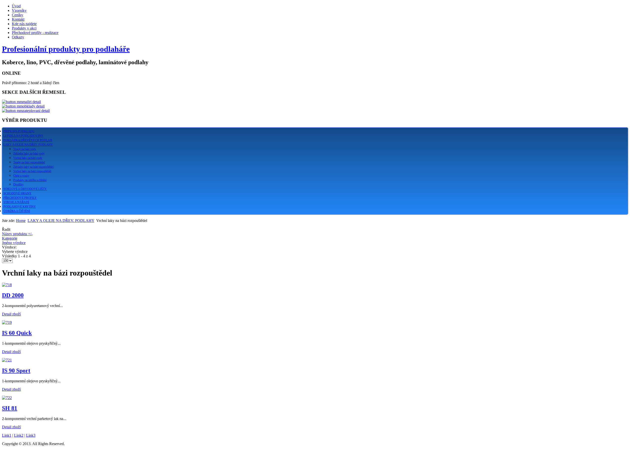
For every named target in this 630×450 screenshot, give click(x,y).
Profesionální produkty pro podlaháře (66, 49)
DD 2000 (13, 295)
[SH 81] (7, 398)
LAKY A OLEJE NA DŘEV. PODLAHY (28, 144)
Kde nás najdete (24, 24)
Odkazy (18, 37)
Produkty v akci (24, 28)
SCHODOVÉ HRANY (17, 193)
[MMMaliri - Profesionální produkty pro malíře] (21, 102)
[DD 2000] (7, 285)
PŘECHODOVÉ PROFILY (20, 198)
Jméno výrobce (14, 243)
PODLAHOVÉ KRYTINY (19, 206)
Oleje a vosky (21, 175)
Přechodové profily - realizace (35, 33)
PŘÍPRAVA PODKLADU (19, 131)
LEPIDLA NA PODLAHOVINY (23, 136)
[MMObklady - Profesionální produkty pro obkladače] (23, 106)
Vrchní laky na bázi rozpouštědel (32, 171)
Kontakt (18, 19)
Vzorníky (19, 10)
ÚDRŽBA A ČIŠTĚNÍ (16, 211)
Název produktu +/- (17, 234)
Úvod (16, 6)
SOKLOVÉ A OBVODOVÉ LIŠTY (25, 189)
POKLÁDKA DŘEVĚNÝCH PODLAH (27, 140)
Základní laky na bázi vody (29, 153)
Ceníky (17, 15)
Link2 (18, 435)
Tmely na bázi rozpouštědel (29, 162)
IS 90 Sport (16, 370)
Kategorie (9, 238)
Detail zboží (11, 314)
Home (21, 220)
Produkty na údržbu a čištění (30, 180)
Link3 (30, 435)
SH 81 (9, 408)
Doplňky (18, 184)
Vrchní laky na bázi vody (27, 158)
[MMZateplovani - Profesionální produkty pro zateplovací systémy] (26, 111)
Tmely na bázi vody (24, 149)
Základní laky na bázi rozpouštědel (33, 167)
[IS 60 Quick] (7, 322)
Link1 (6, 435)
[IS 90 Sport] (7, 360)
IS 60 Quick (17, 333)
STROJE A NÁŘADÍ (16, 202)
